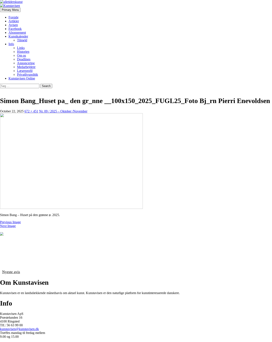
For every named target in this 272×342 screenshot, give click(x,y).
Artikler (13, 21)
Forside (13, 17)
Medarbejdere (26, 67)
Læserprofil (25, 71)
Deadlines (23, 59)
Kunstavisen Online (21, 78)
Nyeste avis (11, 272)
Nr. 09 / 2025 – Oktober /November (63, 111)
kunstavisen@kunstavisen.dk (19, 329)
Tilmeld (22, 40)
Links (21, 48)
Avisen (13, 25)
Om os (21, 55)
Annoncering (26, 63)
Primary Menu (10, 9)
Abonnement (17, 32)
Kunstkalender (18, 36)
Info (11, 44)
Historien (23, 51)
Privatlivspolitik (27, 74)
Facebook (15, 29)
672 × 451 (31, 111)
